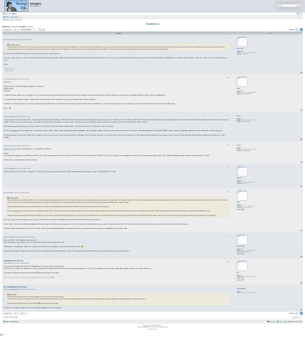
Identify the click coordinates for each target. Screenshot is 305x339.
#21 (5, 192)
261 (242, 180)
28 (241, 275)
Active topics (18, 19)
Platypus (239, 178)
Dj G (238, 272)
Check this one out (10, 149)
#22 (5, 237)
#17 (5, 79)
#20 (5, 168)
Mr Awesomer (14, 26)
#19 (5, 145)
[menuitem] (14, 13)
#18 (5, 116)
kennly (239, 116)
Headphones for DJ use (13, 261)
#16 (5, 39)
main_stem (240, 48)
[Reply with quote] (227, 37)
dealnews (14, 130)
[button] (296, 29)
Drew (238, 202)
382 (242, 249)
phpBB (146, 327)
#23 (5, 263)
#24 (5, 289)
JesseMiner (22, 26)
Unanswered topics (8, 19)
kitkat (238, 88)
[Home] (16, 6)
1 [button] (298, 30)
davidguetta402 (241, 288)
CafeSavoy (30, 26)
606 (242, 91)
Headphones (152, 24)
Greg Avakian (241, 246)
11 (241, 118)
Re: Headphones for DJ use (15, 287)
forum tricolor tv (157, 325)
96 (241, 204)
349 (242, 51)
